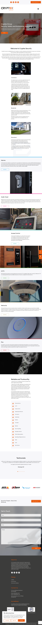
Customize (7, 620)
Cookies (12, 579)
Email (40, 257)
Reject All (14, 620)
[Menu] (38, 8)
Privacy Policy (13, 581)
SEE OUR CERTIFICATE (31, 612)
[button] (36, 2)
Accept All (21, 620)
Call (40, 252)
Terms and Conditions (15, 583)
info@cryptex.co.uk (16, 594)
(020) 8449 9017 (17, 593)
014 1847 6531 (13, 597)
